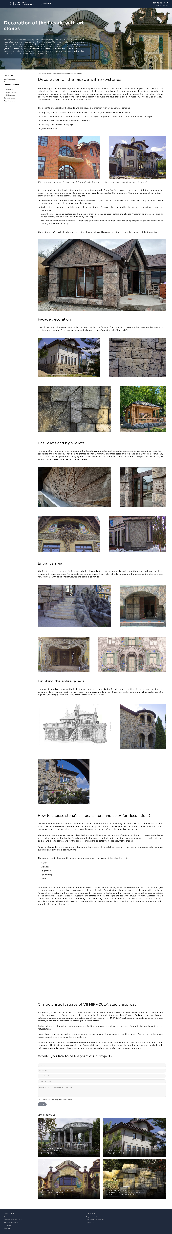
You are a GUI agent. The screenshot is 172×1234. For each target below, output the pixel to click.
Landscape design (10, 79)
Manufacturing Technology (13, 1219)
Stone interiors (9, 82)
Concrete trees (9, 98)
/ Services (47, 4)
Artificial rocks (9, 89)
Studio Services (44, 74)
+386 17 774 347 (160, 3)
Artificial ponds (9, 95)
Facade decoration (11, 85)
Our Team (7, 1225)
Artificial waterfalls (10, 92)
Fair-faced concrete (11, 1222)
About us (7, 1217)
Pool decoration (9, 101)
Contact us (90, 1222)
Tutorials (7, 1228)
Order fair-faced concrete (95, 1219)
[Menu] (5, 4)
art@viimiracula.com (161, 5)
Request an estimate (93, 1217)
